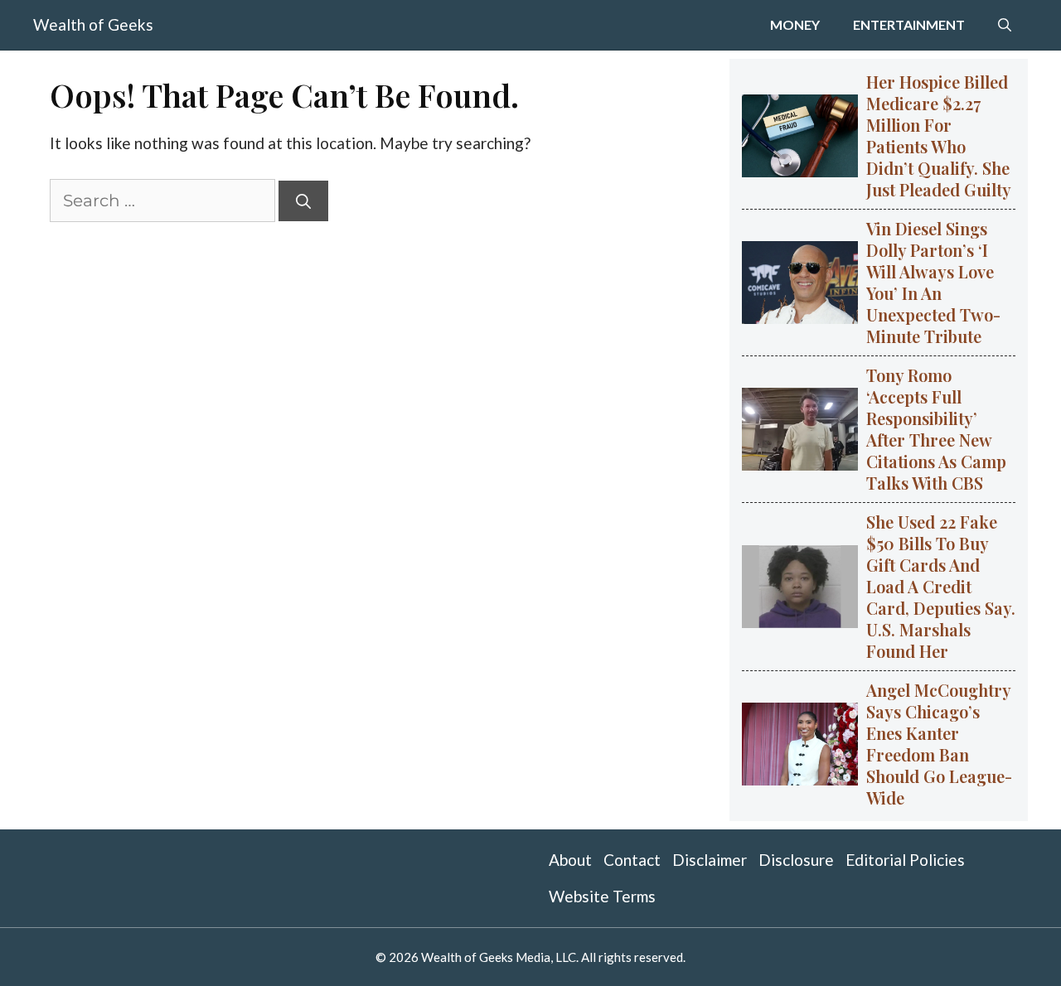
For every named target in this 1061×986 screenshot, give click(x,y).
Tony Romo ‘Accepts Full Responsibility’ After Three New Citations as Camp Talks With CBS (936, 429)
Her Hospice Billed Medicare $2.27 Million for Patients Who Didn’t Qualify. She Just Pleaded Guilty (938, 135)
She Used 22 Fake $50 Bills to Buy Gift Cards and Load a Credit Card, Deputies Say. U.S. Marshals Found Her (940, 586)
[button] (1004, 25)
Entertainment (909, 24)
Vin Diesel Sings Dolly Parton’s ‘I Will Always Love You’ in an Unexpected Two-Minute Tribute (933, 282)
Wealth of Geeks (93, 24)
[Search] (303, 201)
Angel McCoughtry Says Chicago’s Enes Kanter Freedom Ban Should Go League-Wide (939, 744)
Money (795, 24)
